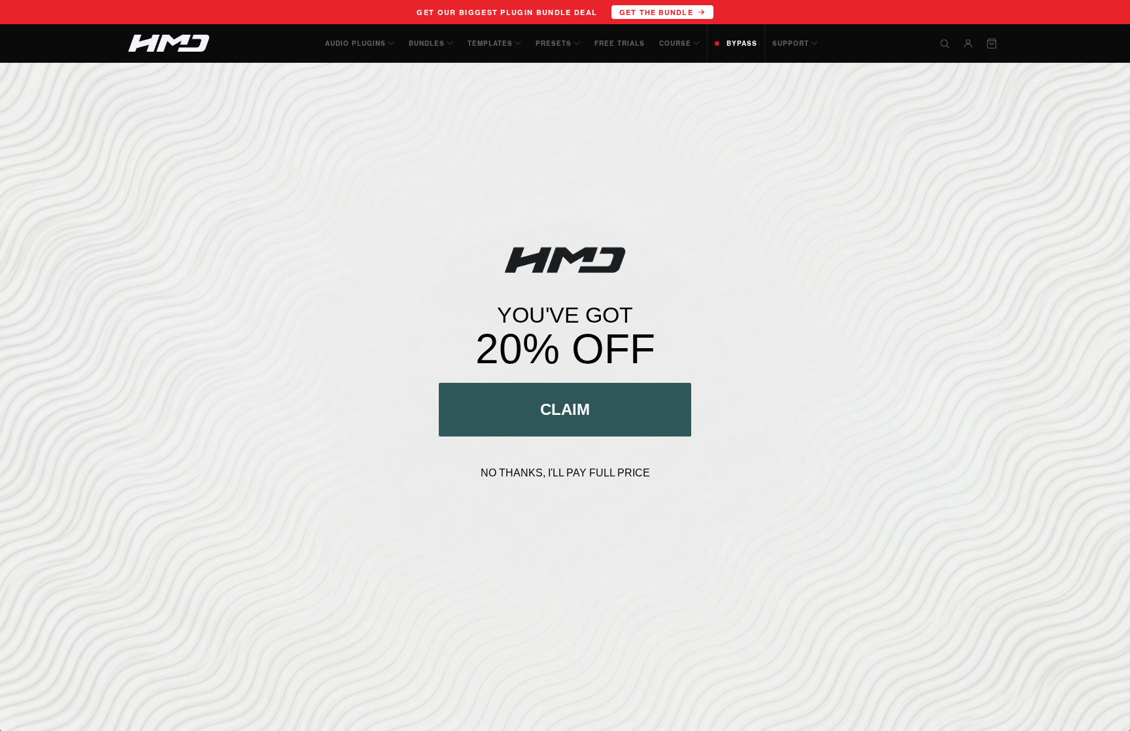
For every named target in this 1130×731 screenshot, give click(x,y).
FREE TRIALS (619, 43)
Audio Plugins (355, 43)
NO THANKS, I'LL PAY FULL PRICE (565, 472)
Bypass (742, 43)
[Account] (967, 43)
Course (675, 43)
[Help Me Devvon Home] (168, 43)
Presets (554, 43)
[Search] (944, 43)
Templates (490, 43)
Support (790, 43)
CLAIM (565, 409)
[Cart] (991, 43)
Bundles (427, 43)
